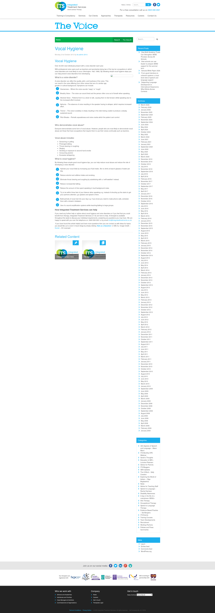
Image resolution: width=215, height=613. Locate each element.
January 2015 (146, 245)
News (123, 5)
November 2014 (146, 250)
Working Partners (146, 525)
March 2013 (145, 297)
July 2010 (144, 376)
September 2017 (147, 186)
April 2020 (144, 154)
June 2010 (144, 379)
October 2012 (146, 310)
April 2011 (144, 354)
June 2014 (144, 263)
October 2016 (146, 201)
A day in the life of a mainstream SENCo (147, 497)
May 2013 (144, 295)
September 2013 (147, 285)
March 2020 (145, 156)
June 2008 (144, 418)
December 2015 (146, 223)
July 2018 (144, 174)
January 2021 (146, 144)
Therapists (118, 15)
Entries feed (145, 546)
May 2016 (144, 211)
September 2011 (147, 342)
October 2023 (146, 132)
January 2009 (146, 401)
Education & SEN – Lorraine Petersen (147, 461)
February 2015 (146, 243)
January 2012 (146, 332)
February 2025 (146, 117)
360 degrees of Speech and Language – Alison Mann (148, 448)
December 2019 (146, 159)
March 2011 (145, 356)
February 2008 (146, 428)
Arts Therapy (145, 500)
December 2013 (146, 277)
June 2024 (144, 124)
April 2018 (144, 176)
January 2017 (146, 194)
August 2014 (145, 258)
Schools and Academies (64, 594)
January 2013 (146, 302)
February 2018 (146, 179)
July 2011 (144, 347)
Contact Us (152, 15)
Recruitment (144, 522)
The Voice (126, 40)
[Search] (148, 4)
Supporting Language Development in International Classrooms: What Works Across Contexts (150, 86)
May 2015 (144, 235)
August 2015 (145, 231)
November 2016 (146, 198)
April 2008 (144, 423)
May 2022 (144, 134)
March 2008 (145, 426)
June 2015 (144, 233)
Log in (143, 544)
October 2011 (146, 339)
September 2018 (147, 171)
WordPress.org (146, 551)
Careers (141, 15)
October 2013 (146, 282)
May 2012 (144, 322)
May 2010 (144, 381)
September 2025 (147, 115)
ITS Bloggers (145, 467)
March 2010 (145, 384)
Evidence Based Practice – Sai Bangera (149, 511)
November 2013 (146, 280)
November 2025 (146, 112)
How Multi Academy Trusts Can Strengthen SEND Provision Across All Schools (150, 55)
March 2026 (145, 105)
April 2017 (144, 191)
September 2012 (147, 312)
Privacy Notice (87, 610)
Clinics (128, 5)
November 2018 (146, 169)
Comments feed (146, 549)
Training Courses (146, 517)
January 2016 (146, 221)
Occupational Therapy (148, 503)
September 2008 (147, 411)
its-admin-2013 (82, 54)
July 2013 (144, 290)
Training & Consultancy (66, 15)
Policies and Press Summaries (146, 528)
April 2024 (144, 129)
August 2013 (145, 287)
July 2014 (144, 260)
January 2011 (146, 361)
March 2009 (145, 398)
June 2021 (144, 139)
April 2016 (144, 213)
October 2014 (146, 253)
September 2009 (147, 389)
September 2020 (147, 147)
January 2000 (146, 430)
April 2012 (144, 324)
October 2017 (146, 184)
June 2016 (144, 208)
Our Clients (93, 15)
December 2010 (146, 364)
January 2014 (146, 275)
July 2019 (144, 166)
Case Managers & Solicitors (65, 600)
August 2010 (145, 374)
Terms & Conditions (75, 610)
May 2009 (144, 393)
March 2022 (145, 137)
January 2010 (146, 386)
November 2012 (146, 307)
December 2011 (146, 334)
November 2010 (146, 366)
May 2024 (144, 127)
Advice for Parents (146, 465)
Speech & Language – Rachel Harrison (148, 490)
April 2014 (144, 268)
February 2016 (146, 218)
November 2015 (146, 226)
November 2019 (146, 161)
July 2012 (144, 317)
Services (81, 15)
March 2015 (145, 240)
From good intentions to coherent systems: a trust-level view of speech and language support (150, 76)
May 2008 (144, 421)
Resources (130, 15)
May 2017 (144, 189)
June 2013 (144, 292)
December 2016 (146, 196)
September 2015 (147, 228)
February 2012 (146, 329)
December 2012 (146, 305)
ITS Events (144, 515)
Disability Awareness (147, 493)
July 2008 (144, 416)
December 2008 (146, 403)
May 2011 (144, 351)
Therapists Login (98, 603)
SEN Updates (145, 470)
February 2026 (146, 107)
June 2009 (144, 391)
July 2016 (144, 206)
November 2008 (146, 406)
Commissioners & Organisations (67, 603)
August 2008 (145, 413)
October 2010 (146, 369)
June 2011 (144, 349)
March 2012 (145, 327)
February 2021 (146, 142)
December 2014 (146, 248)
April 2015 (144, 238)
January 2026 (146, 110)
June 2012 (144, 319)
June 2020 (144, 149)
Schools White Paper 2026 (150, 70)
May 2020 (144, 152)
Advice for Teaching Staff (149, 486)
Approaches (106, 15)
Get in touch (96, 600)
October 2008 (146, 408)
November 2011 (146, 337)
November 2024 (146, 119)
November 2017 (146, 181)
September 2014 (147, 255)
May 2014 (144, 265)
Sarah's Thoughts (146, 457)
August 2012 (145, 314)
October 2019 (146, 164)
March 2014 (145, 270)
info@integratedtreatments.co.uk (120, 220)
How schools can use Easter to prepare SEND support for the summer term (149, 64)
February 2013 (146, 300)
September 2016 (147, 203)
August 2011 (145, 344)
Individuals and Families (64, 597)
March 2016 (145, 216)
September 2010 (147, 371)
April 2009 (144, 396)
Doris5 (57, 228)
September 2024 (147, 122)
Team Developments (147, 520)
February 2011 (146, 359)
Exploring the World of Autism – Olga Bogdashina (148, 479)
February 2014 (146, 272)
